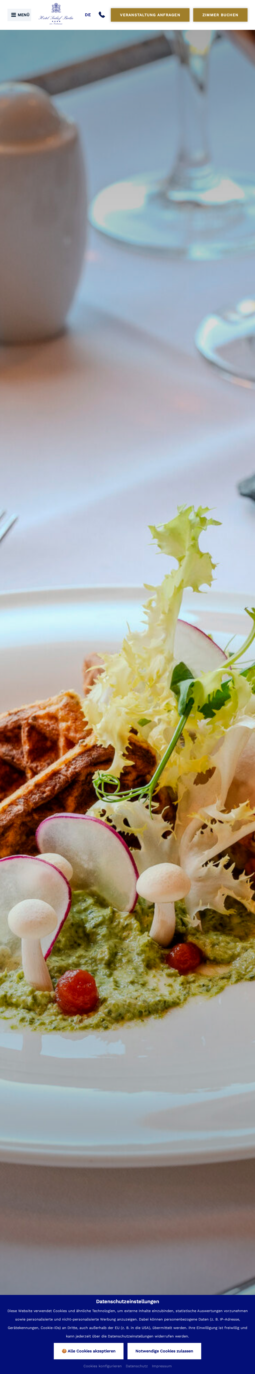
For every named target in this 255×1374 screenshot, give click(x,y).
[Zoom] (127, 701)
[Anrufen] (103, 15)
